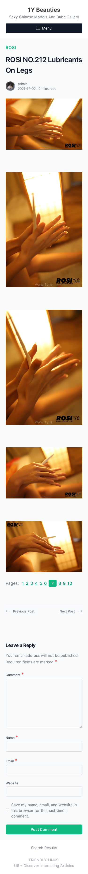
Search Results (44, 847)
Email (11, 761)
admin (22, 84)
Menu (47, 28)
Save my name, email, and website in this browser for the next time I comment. (44, 810)
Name (12, 738)
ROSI (11, 47)
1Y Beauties (44, 9)
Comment (15, 675)
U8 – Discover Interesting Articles (44, 865)
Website (12, 783)
